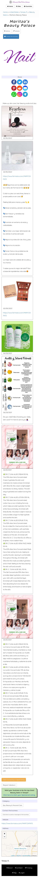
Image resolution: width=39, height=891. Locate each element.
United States (14, 12)
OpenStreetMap (26, 855)
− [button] (4, 836)
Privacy (29, 868)
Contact (19, 868)
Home (11, 6)
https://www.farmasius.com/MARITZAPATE (17, 823)
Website (17, 31)
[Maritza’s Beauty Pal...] (20, 844)
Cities (19, 6)
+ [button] (4, 833)
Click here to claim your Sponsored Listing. (19, 795)
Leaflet (13, 855)
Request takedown (9, 785)
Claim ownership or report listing (14, 780)
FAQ (14, 873)
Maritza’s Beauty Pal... (20, 848)
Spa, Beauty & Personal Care (12, 805)
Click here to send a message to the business (16, 814)
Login (22, 873)
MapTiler (19, 855)
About (10, 868)
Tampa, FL (24, 12)
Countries (28, 6)
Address (7, 31)
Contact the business (12, 36)
